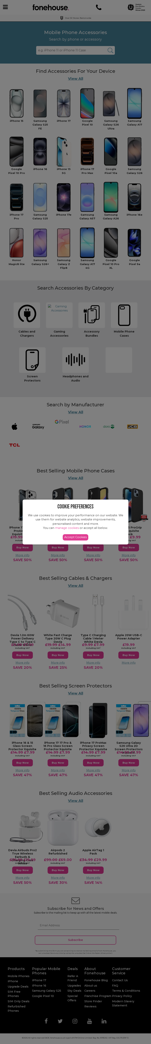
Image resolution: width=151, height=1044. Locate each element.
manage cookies (67, 528)
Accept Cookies (75, 537)
